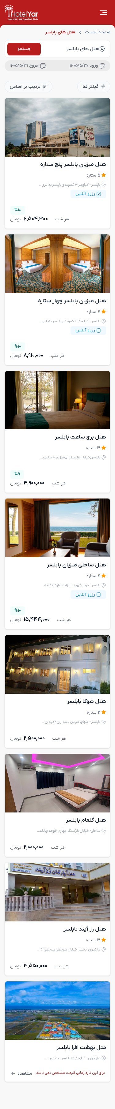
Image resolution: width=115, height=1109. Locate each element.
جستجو (24, 49)
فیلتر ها (90, 87)
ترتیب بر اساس (25, 87)
